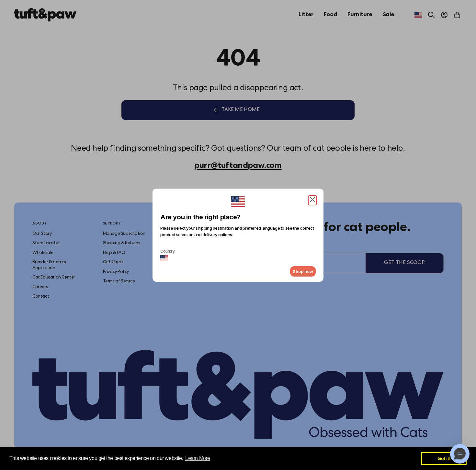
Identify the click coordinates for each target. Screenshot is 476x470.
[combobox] (164, 258)
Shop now (303, 271)
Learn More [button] (197, 458)
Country (167, 251)
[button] (312, 200)
